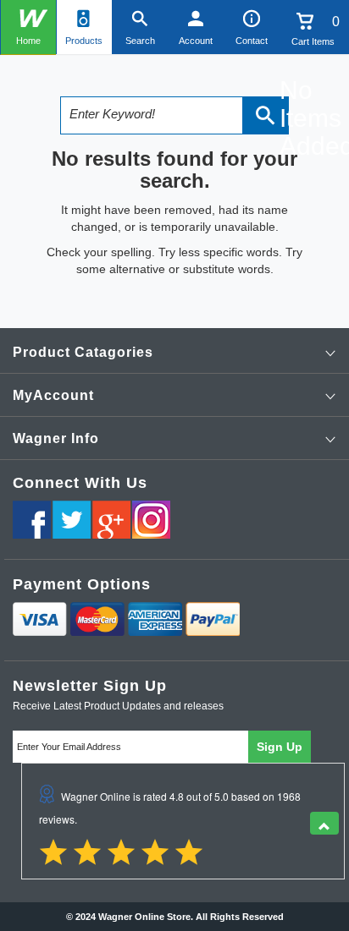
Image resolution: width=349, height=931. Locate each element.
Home (28, 41)
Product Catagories (83, 352)
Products (83, 41)
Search (140, 41)
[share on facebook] (32, 520)
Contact (251, 41)
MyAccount (53, 395)
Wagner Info (56, 438)
